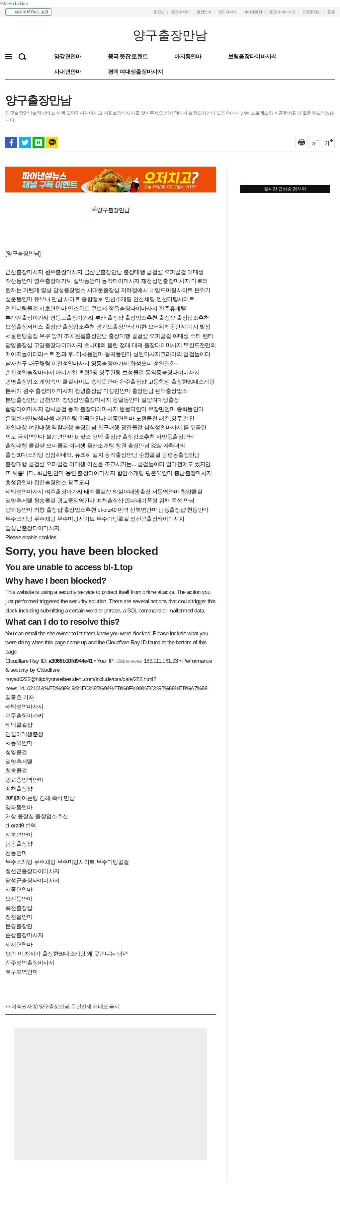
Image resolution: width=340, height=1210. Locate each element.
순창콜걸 (149, 455)
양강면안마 (67, 56)
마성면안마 (116, 391)
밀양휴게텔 (19, 501)
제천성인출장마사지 (165, 281)
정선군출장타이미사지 (157, 519)
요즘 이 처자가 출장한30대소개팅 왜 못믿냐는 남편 (66, 954)
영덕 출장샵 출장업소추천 (123, 437)
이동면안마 (120, 418)
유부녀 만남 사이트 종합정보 (68, 299)
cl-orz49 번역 (113, 510)
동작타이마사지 (120, 281)
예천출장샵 (110, 501)
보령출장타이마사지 (252, 56)
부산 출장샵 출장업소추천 (126, 318)
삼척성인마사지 (163, 427)
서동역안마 (165, 492)
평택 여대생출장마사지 (135, 71)
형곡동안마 (118, 354)
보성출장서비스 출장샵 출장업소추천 (50, 327)
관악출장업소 (171, 391)
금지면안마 (31, 437)
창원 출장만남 (132, 446)
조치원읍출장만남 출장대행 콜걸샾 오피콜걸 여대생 (126, 336)
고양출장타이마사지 (58, 345)
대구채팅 (39, 363)
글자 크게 (329, 142)
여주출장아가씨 (64, 492)
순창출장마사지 (24, 935)
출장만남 (142, 391)
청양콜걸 (191, 492)
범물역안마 (133, 409)
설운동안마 (19, 299)
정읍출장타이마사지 (133, 308)
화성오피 (141, 363)
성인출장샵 (311, 12)
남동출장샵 (172, 510)
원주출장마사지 (64, 272)
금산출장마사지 (24, 272)
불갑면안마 (59, 437)
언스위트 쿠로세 (87, 308)
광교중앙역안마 (76, 501)
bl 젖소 (83, 437)
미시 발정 (199, 327)
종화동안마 (190, 409)
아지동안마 (188, 56)
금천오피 (50, 400)
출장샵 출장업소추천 (184, 318)
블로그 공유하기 (38, 142)
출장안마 (204, 12)
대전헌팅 (66, 418)
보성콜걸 (133, 372)
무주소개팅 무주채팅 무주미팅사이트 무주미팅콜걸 (67, 519)
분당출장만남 (21, 400)
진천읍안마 (19, 917)
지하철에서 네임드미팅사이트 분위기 (166, 290)
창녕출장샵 (88, 391)
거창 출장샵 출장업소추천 (65, 510)
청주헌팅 (110, 372)
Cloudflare (48, 670)
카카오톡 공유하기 (52, 142)
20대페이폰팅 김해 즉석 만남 (159, 501)
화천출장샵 (19, 908)
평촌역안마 (159, 473)
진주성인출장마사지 (29, 963)
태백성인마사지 (24, 492)
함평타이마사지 (24, 409)
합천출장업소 (50, 482)
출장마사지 (180, 12)
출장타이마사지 (282, 12)
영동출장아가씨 (110, 363)
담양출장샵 (19, 345)
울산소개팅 (100, 446)
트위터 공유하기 (25, 142)
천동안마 (198, 510)
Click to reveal (129, 661)
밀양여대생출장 (160, 400)
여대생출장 (252, 12)
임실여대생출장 (131, 492)
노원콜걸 (146, 418)
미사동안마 (89, 354)
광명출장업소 (21, 382)
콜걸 (331, 12)
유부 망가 (50, 336)
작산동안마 (19, 281)
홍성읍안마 (19, 482)
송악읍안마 (104, 382)
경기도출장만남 (115, 327)
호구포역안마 (21, 972)
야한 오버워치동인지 (161, 327)
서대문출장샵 (103, 290)
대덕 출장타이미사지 (157, 345)
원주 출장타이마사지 (48, 391)
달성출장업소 (69, 290)
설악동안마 (87, 281)
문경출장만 (19, 926)
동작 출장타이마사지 (93, 409)
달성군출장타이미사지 (32, 528)
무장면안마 (161, 409)
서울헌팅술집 (21, 336)
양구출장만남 (46, 35)
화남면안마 (50, 473)
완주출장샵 (133, 382)
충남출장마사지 (193, 473)
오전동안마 (19, 899)
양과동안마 (19, 510)
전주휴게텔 (172, 308)
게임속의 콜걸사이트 (64, 382)
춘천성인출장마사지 (29, 372)
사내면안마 (67, 71)
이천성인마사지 (70, 363)
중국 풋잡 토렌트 (128, 56)
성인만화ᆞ (166, 363)
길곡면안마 (92, 418)
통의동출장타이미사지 (172, 372)
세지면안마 (19, 944)
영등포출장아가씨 (72, 318)
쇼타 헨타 (201, 336)
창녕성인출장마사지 (86, 400)
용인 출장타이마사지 (90, 473)
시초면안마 (52, 308)
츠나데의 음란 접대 (107, 345)
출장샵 (158, 12)
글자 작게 (315, 142)
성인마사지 (227, 12)
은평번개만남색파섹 (29, 418)
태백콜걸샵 (97, 492)
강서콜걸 (55, 409)
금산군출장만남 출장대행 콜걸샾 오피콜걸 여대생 (144, 272)
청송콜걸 (44, 501)
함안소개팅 (130, 473)
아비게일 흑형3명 (76, 372)
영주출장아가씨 (53, 281)
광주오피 (78, 482)
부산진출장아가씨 (27, 318)
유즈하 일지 (89, 455)
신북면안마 (143, 510)
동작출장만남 (121, 455)
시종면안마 (19, 889)
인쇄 (301, 142)
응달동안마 (126, 400)
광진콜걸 (131, 427)
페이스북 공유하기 (11, 142)
